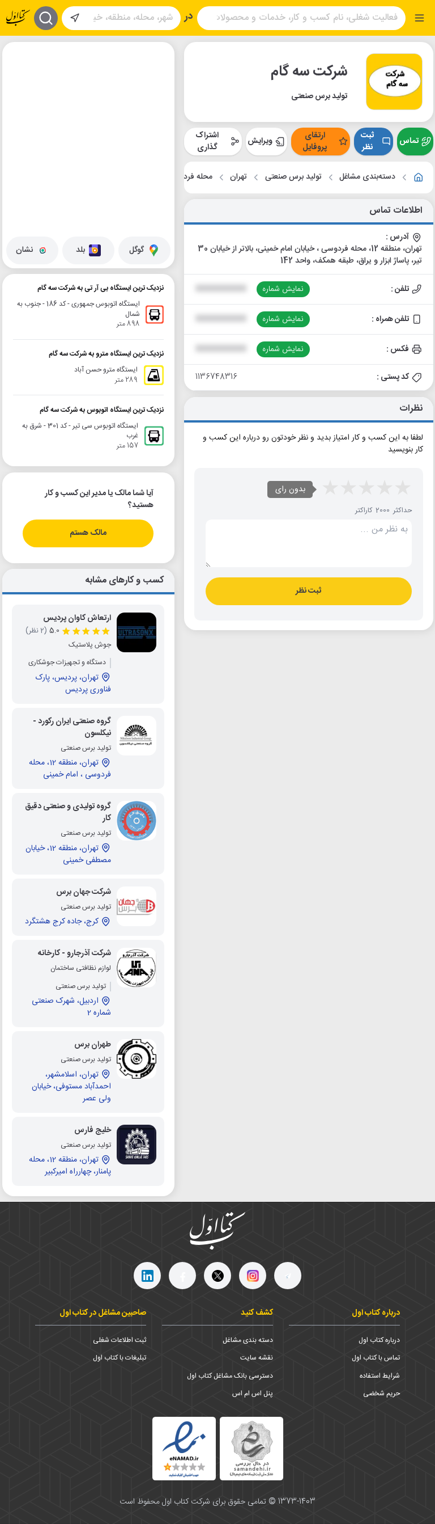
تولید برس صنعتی (293, 177)
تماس (409, 141)
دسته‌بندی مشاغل (367, 177)
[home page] (18, 18)
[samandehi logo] (251, 1448)
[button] (98, 93)
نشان (24, 250)
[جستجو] (46, 18)
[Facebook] (182, 1275)
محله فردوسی (189, 177)
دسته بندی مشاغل (248, 1340)
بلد (80, 250)
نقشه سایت (256, 1357)
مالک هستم (88, 533)
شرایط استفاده (380, 1376)
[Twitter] (217, 1275)
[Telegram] (287, 1275)
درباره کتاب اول (379, 1340)
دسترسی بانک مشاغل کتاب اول (230, 1376)
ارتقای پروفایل (314, 141)
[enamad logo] (184, 1448)
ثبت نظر (367, 141)
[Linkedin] (147, 1275)
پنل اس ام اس (252, 1393)
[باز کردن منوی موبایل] (419, 18)
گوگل (136, 250)
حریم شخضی (381, 1393)
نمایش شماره (283, 289)
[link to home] (418, 177)
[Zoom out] (20, 81)
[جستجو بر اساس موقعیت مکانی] (75, 18)
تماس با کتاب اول (376, 1357)
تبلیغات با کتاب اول (119, 1357)
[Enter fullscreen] (20, 110)
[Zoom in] (20, 59)
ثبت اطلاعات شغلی (119, 1340)
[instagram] (252, 1275)
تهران (238, 177)
